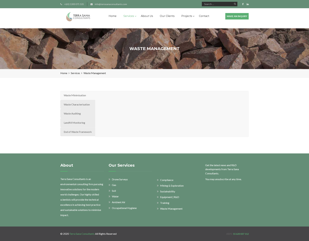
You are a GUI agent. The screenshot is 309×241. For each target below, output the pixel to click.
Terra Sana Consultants (82, 233)
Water (115, 196)
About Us (147, 16)
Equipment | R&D (169, 196)
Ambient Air (118, 202)
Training (164, 202)
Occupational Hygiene (124, 207)
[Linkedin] (247, 4)
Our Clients (167, 16)
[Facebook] (243, 4)
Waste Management (171, 208)
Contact (204, 16)
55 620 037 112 (241, 233)
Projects (186, 16)
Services (128, 16)
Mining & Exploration (172, 185)
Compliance (166, 179)
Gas (114, 184)
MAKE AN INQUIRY (237, 16)
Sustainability (167, 191)
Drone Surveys (120, 179)
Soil (114, 190)
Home (113, 16)
